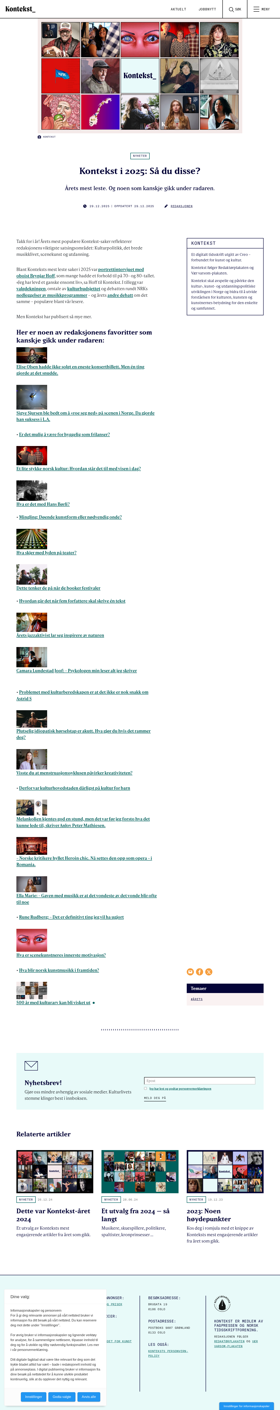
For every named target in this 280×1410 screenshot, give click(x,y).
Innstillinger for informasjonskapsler (247, 1406)
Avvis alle (89, 1397)
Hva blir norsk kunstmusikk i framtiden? (59, 970)
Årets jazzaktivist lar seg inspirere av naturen (60, 635)
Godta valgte (62, 1397)
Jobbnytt (207, 9)
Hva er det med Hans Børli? (43, 504)
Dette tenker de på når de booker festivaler (58, 588)
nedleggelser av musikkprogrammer (51, 295)
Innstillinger (33, 1397)
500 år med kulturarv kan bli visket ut (53, 1002)
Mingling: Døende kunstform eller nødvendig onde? (70, 517)
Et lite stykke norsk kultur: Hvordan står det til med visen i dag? (78, 468)
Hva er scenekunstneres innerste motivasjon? (61, 955)
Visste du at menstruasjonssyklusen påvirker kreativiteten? (74, 773)
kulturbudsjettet (83, 288)
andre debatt (120, 295)
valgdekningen (31, 288)
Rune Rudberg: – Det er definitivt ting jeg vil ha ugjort (71, 917)
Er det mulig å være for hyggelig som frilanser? (64, 434)
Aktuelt (178, 9)
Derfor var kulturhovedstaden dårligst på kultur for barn (74, 788)
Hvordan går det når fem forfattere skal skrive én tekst (72, 601)
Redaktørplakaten (229, 1341)
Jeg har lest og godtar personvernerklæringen (180, 1089)
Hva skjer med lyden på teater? (46, 552)
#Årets (197, 999)
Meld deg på (155, 1098)
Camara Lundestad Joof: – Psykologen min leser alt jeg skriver (76, 670)
